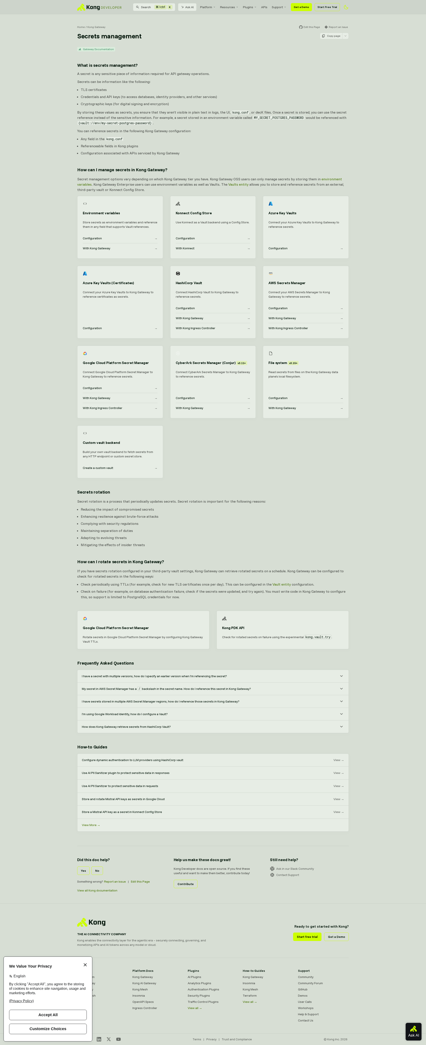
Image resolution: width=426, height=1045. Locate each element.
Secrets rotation (93, 492)
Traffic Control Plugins (203, 1002)
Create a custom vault (120, 468)
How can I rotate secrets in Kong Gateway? (120, 561)
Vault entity (281, 584)
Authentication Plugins (203, 989)
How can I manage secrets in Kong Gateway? (122, 169)
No (97, 871)
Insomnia (138, 996)
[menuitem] (208, 7)
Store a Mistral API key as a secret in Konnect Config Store (213, 812)
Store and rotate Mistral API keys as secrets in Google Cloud (213, 799)
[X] (108, 1039)
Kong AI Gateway (144, 983)
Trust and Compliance (237, 1039)
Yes (83, 871)
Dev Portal (84, 1002)
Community (306, 977)
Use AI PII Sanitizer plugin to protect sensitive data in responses (213, 773)
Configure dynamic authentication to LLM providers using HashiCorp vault (213, 760)
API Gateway (86, 983)
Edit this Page (140, 882)
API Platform (86, 977)
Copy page (333, 35)
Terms (197, 1039)
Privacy (211, 1039)
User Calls (305, 1002)
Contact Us (305, 1020)
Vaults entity (238, 184)
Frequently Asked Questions (105, 663)
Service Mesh (86, 996)
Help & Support (308, 1014)
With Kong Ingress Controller (213, 328)
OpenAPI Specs (143, 1002)
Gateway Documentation (98, 49)
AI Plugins (194, 977)
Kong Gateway (96, 27)
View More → (91, 825)
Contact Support (287, 875)
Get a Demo (301, 7)
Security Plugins (199, 996)
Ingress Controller (144, 1008)
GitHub (303, 989)
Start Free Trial (327, 7)
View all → (195, 1008)
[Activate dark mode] (346, 7)
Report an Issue (115, 882)
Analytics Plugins (199, 983)
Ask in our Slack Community (295, 869)
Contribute (186, 884)
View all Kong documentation (97, 890)
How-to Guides (92, 747)
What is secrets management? (107, 65)
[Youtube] (118, 1039)
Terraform (250, 996)
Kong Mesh (140, 989)
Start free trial (307, 937)
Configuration (120, 238)
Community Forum (310, 983)
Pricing (82, 1008)
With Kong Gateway (120, 248)
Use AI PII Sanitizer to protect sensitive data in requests (213, 786)
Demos (303, 996)
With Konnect (213, 248)
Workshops (306, 1008)
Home (81, 27)
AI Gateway (85, 989)
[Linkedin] (99, 1039)
